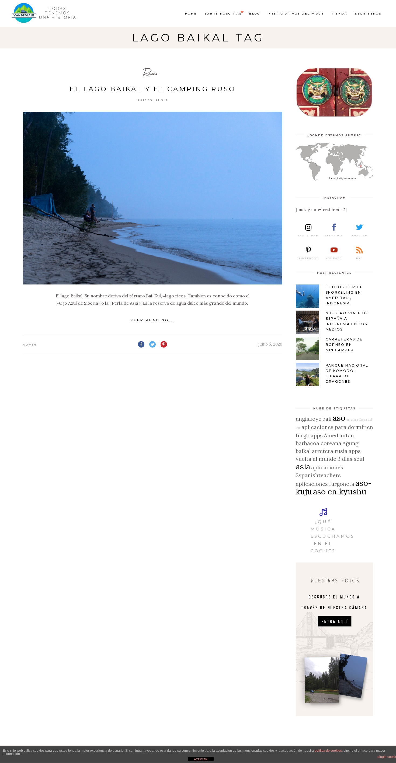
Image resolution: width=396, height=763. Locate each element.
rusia (161, 100)
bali (327, 418)
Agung (350, 443)
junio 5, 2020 (270, 344)
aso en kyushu (339, 491)
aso (339, 418)
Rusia (151, 73)
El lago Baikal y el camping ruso (153, 89)
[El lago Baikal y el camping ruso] (152, 198)
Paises (144, 100)
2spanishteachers (318, 475)
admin (30, 344)
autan (346, 435)
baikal (303, 451)
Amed (331, 435)
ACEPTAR (200, 759)
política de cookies (328, 751)
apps (317, 435)
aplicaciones (327, 467)
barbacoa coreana (318, 443)
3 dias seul (351, 458)
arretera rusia (330, 451)
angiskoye (308, 418)
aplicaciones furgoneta (325, 483)
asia (303, 466)
